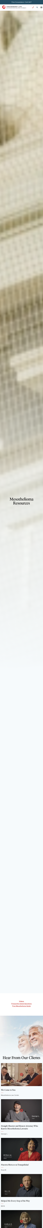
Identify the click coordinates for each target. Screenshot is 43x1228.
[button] (21, 1074)
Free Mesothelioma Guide (21, 1006)
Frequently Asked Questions (21, 1004)
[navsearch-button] (37, 8)
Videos (21, 1001)
